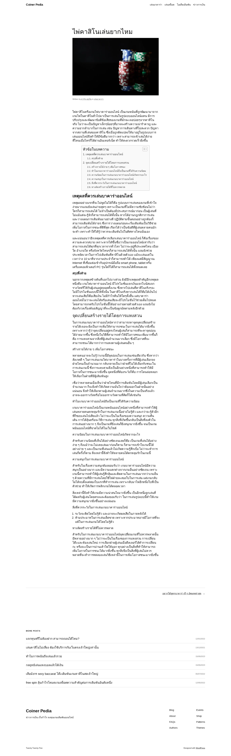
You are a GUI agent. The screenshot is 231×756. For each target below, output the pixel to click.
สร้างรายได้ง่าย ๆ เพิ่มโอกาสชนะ (109, 167)
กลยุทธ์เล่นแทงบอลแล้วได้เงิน (44, 665)
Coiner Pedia (34, 4)
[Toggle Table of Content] (143, 149)
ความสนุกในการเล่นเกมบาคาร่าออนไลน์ (113, 179)
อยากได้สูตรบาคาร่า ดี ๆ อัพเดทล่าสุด (181, 593)
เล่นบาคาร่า (99, 99)
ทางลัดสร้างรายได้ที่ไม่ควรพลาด (108, 187)
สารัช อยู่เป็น (86, 99)
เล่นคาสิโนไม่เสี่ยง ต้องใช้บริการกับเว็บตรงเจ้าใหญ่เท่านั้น (62, 647)
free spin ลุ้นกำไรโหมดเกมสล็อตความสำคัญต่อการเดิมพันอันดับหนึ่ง (69, 682)
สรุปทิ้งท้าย (97, 158)
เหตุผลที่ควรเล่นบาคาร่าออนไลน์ (104, 154)
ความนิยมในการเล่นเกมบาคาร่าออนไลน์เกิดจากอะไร (119, 175)
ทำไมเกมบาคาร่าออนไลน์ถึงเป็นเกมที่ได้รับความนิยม (119, 171)
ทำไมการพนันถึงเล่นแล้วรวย (44, 656)
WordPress (200, 748)
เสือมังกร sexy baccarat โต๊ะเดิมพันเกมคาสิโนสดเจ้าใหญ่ (62, 673)
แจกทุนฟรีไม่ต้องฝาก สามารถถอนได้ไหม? (52, 638)
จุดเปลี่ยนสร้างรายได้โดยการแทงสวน (107, 162)
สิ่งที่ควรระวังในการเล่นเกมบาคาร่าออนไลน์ (114, 183)
